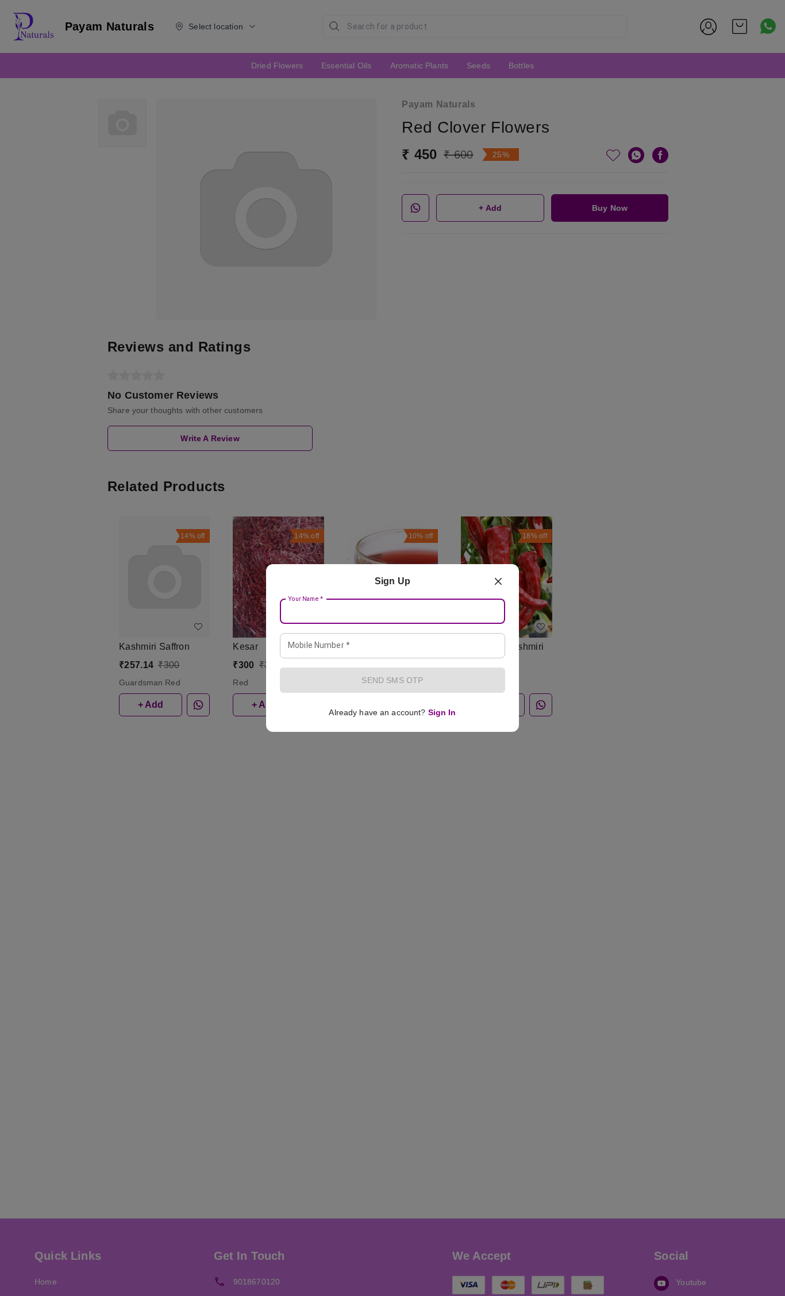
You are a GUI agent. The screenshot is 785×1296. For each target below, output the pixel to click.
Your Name (306, 599)
